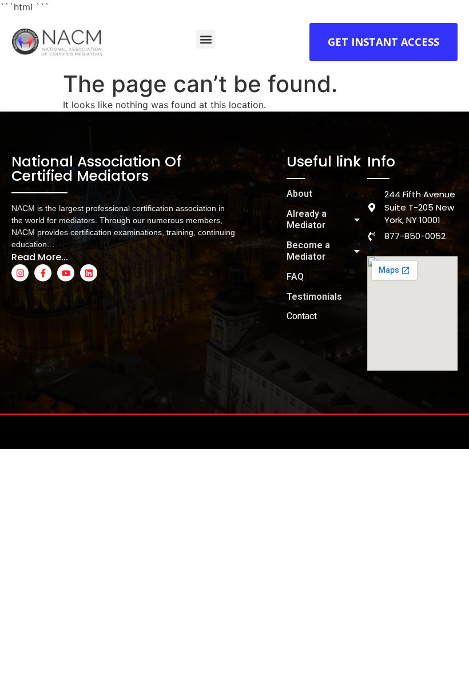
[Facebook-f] (42, 272)
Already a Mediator (307, 219)
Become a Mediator (308, 251)
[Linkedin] (88, 272)
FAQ (295, 276)
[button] (205, 39)
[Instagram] (20, 272)
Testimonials (314, 296)
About (299, 193)
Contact (302, 316)
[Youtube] (65, 272)
